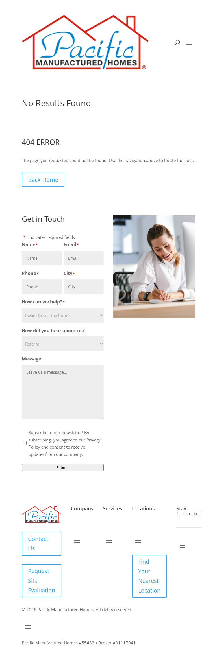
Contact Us (38, 543)
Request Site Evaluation (41, 580)
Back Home (43, 179)
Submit (63, 467)
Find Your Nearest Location (149, 576)
